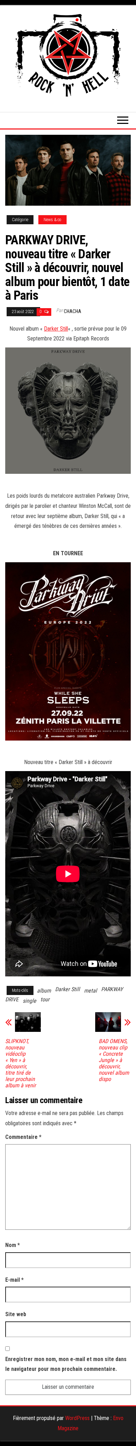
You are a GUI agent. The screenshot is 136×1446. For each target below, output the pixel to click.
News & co (52, 219)
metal (90, 990)
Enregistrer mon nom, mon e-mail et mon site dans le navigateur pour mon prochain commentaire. (66, 1364)
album (44, 990)
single (29, 1000)
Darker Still (56, 328)
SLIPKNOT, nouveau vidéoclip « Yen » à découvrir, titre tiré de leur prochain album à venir (20, 1063)
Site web (15, 1314)
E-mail (14, 1279)
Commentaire (23, 1137)
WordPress (77, 1418)
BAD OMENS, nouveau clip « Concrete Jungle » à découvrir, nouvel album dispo (114, 1060)
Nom (12, 1245)
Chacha (72, 311)
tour (45, 999)
